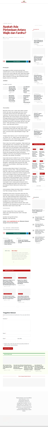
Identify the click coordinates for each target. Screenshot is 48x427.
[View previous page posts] (16, 307)
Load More (38, 185)
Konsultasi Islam (15, 227)
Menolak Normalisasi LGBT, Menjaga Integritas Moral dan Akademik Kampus (38, 133)
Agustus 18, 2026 (11, 92)
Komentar (5, 318)
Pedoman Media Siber (26, 422)
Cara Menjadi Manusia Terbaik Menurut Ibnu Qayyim (26, 89)
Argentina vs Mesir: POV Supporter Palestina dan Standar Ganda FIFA (38, 115)
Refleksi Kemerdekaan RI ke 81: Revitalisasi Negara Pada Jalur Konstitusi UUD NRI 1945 (38, 59)
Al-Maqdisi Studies (7, 277)
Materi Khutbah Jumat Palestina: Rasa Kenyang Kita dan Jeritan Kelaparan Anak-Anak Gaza (35, 166)
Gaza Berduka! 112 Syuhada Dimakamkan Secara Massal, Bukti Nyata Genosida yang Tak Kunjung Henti (40, 367)
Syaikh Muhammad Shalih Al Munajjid (11, 229)
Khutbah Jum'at (42, 173)
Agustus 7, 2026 (27, 93)
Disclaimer (18, 422)
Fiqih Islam (10, 23)
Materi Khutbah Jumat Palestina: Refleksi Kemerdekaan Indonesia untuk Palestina (42, 154)
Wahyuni (36, 44)
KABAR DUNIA (36, 112)
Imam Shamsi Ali (38, 100)
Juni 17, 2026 (38, 137)
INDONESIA (20, 293)
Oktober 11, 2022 (6, 38)
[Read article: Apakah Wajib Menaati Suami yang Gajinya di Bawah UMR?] (5, 88)
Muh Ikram (37, 135)
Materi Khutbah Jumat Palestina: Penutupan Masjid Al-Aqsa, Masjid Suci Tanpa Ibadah (35, 154)
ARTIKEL (5, 23)
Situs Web (20, 338)
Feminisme (36, 129)
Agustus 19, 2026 (7, 286)
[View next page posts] (18, 307)
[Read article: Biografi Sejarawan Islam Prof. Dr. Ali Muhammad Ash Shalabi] (38, 204)
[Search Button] (44, 1)
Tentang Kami (5, 422)
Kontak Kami (12, 422)
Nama (4, 333)
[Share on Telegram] (27, 61)
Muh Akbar (11, 37)
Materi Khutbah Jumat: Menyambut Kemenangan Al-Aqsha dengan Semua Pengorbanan (42, 166)
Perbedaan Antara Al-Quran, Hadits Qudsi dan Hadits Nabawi (39, 225)
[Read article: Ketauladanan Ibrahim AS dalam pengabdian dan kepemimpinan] (20, 97)
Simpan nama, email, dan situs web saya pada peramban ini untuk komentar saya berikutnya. (16, 344)
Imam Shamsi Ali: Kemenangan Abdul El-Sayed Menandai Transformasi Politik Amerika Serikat (38, 97)
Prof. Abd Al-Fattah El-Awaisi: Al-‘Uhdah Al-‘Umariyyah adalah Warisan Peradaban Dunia (9, 297)
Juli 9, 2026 (38, 119)
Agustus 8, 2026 (39, 83)
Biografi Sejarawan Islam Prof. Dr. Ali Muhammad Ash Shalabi (37, 211)
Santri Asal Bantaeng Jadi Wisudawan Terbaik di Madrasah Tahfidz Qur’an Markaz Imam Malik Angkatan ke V (39, 239)
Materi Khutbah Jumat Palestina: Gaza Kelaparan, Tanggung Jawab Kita (42, 179)
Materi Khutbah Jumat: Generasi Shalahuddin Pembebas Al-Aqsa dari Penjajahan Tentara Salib (35, 179)
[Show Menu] (3, 1)
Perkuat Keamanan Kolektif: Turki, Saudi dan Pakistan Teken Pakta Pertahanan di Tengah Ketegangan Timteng (38, 78)
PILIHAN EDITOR (36, 93)
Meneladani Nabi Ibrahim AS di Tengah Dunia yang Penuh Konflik (12, 98)
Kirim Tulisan (5, 423)
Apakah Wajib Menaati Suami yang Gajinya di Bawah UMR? (38, 41)
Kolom (35, 55)
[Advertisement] (24, 14)
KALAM (34, 149)
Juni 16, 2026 (11, 102)
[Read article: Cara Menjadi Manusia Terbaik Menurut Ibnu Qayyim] (20, 88)
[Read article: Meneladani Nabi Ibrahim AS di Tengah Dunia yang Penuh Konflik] (5, 97)
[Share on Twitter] (29, 61)
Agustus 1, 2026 (21, 302)
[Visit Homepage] (24, 2)
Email (4, 338)
